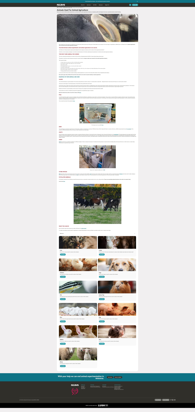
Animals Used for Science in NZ (67, 7)
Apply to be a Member (117, 387)
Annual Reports (83, 387)
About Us (82, 4)
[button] (83, 5)
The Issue (60, 7)
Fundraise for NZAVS (117, 388)
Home (58, 7)
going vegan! (84, 228)
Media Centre (83, 388)
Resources (101, 4)
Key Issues (89, 4)
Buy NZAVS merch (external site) (118, 389)
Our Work (94, 4)
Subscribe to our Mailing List (118, 386)
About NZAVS (83, 386)
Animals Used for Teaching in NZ (94, 386)
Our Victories (104, 386)
